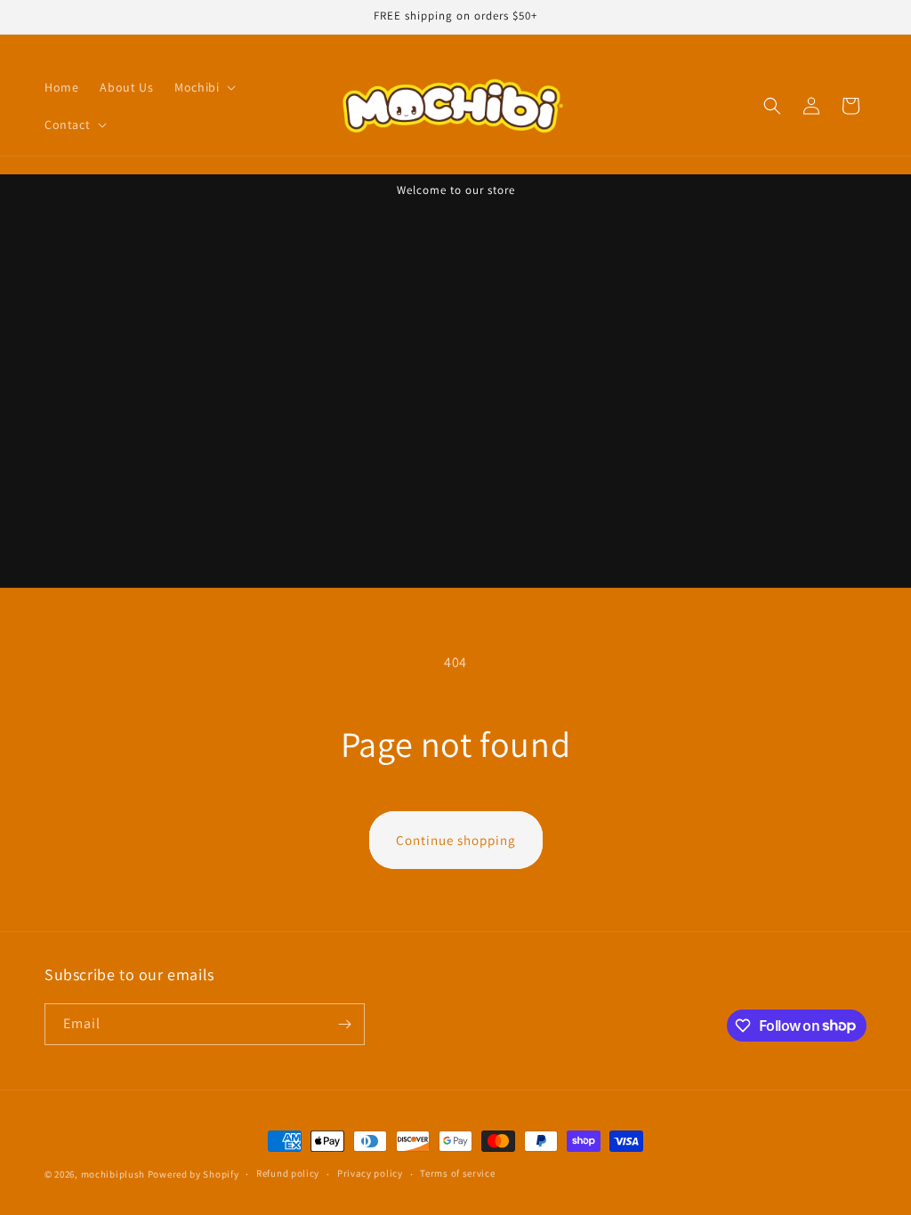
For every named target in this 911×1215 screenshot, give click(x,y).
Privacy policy (370, 1173)
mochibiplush (113, 1174)
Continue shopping (456, 840)
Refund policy (287, 1173)
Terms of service (457, 1173)
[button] (203, 87)
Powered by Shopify (193, 1174)
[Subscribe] (344, 1024)
